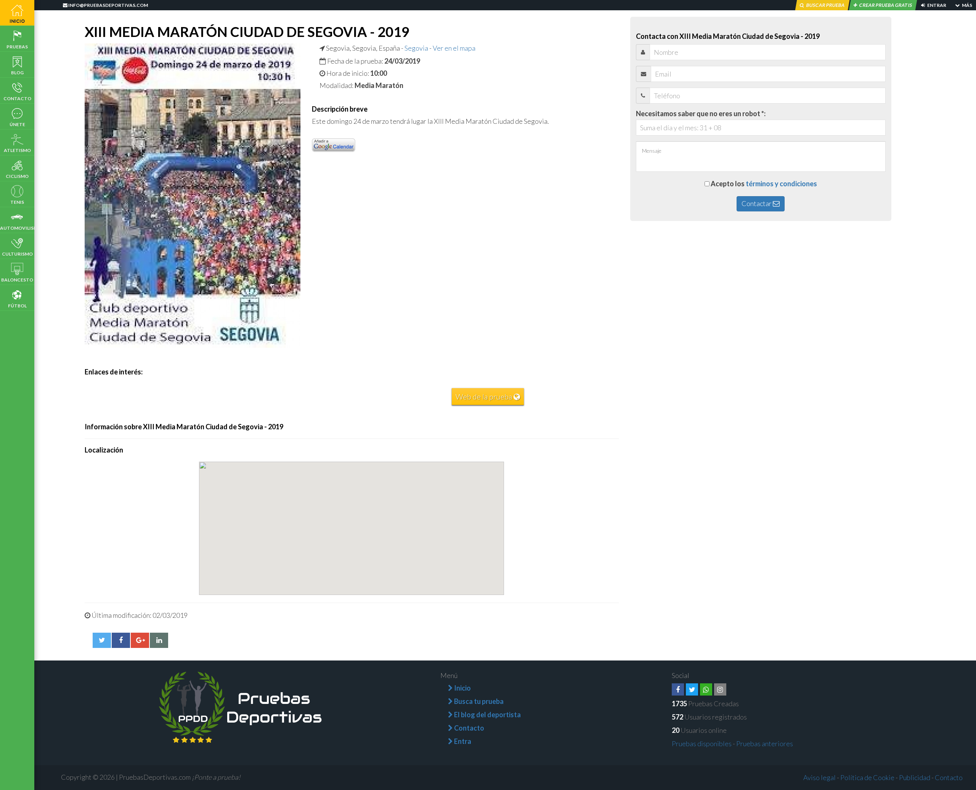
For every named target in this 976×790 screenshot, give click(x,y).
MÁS (966, 5)
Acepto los (764, 183)
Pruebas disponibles (702, 743)
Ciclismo (17, 176)
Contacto (17, 98)
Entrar (936, 5)
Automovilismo (17, 228)
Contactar (757, 203)
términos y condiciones (781, 183)
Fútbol (17, 306)
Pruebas (17, 47)
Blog (17, 72)
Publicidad (914, 777)
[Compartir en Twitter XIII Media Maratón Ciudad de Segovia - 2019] (101, 640)
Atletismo (17, 150)
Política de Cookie (867, 777)
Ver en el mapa (454, 48)
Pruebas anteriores (764, 743)
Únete (17, 124)
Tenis (17, 202)
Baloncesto (17, 280)
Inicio (17, 21)
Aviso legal (819, 777)
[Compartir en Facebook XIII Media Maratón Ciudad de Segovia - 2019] (120, 640)
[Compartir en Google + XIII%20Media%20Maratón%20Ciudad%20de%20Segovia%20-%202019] (139, 640)
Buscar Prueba (825, 5)
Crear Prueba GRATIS (885, 5)
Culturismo (17, 254)
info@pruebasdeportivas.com (107, 5)
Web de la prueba (485, 396)
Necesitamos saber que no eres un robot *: (701, 113)
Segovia (416, 48)
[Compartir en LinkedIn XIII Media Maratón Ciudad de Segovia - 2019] (159, 640)
